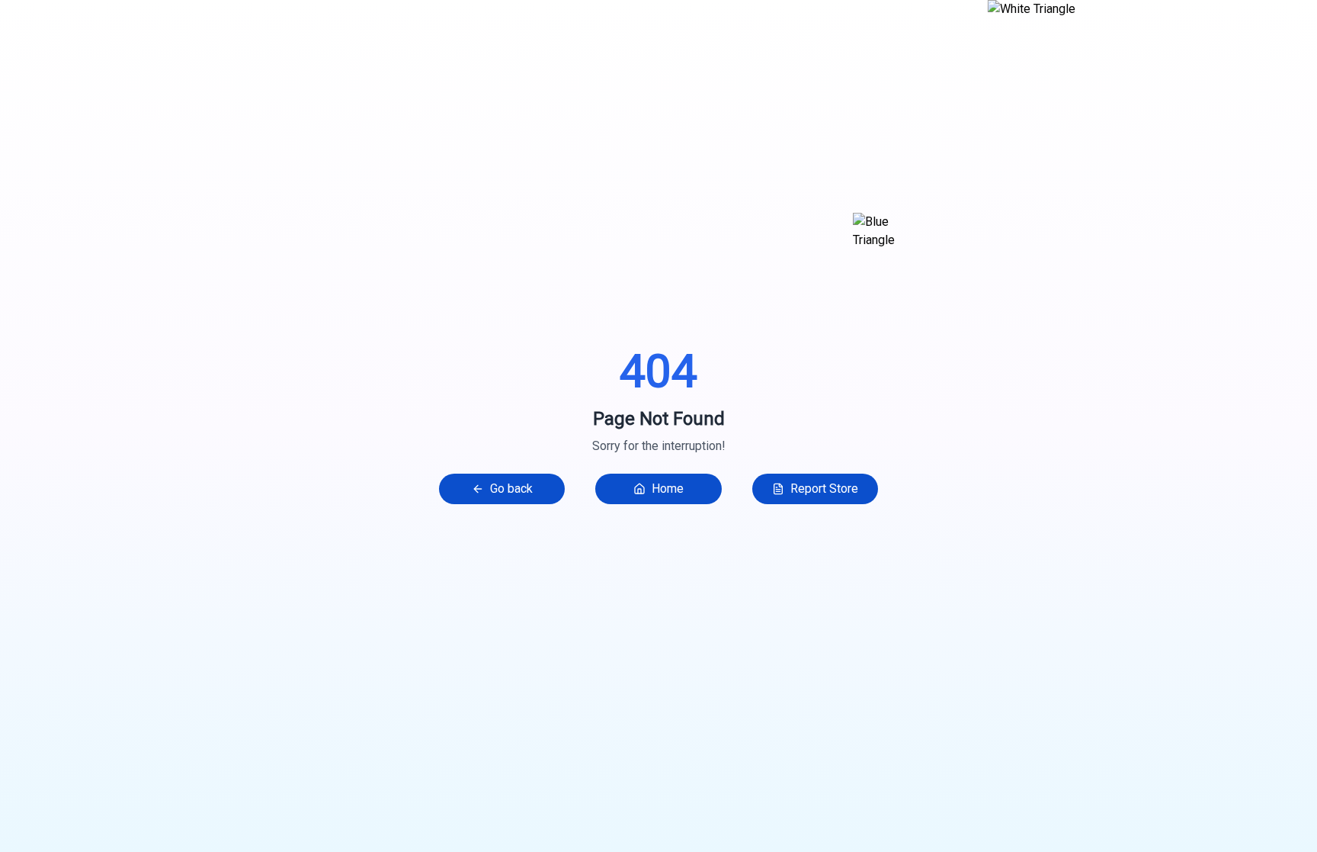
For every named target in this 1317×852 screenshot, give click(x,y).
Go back (511, 488)
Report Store (824, 488)
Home (668, 488)
